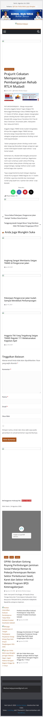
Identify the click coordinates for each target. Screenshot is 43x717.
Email (5, 407)
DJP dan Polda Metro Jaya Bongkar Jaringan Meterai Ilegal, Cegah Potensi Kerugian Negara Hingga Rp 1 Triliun (27, 656)
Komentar (6, 369)
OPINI (11, 557)
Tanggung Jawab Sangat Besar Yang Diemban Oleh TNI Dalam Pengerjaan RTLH (21, 224)
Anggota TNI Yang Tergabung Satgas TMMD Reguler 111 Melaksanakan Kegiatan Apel (21, 338)
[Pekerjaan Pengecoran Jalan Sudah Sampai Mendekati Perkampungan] (21, 276)
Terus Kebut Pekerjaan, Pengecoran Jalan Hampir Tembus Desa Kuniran (20, 216)
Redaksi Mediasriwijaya (20, 91)
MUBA (6, 557)
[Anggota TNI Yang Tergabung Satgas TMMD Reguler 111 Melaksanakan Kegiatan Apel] (21, 313)
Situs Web (6, 416)
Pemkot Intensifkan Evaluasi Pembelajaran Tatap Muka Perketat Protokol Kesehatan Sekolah (26, 614)
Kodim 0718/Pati (9, 69)
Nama (5, 397)
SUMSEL (17, 557)
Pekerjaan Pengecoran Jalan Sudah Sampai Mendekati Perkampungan (20, 299)
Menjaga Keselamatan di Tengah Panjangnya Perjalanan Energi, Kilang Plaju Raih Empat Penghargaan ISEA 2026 (28, 635)
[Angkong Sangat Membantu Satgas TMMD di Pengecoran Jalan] (21, 238)
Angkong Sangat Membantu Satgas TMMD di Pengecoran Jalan (20, 261)
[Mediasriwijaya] (21, 11)
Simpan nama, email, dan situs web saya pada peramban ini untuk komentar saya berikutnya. (20, 431)
